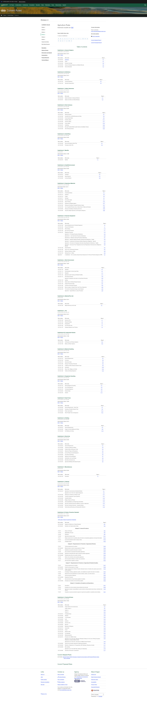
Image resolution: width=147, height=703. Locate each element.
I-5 (104, 225)
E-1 (102, 143)
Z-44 (104, 631)
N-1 (103, 358)
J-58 (102, 287)
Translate (100, 696)
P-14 (102, 410)
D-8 (103, 118)
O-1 (101, 385)
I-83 (104, 243)
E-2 (102, 145)
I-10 (104, 228)
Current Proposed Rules (96, 42)
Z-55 (104, 641)
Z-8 (104, 608)
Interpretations (44, 55)
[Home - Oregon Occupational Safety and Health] (1, 15)
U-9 (103, 492)
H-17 (104, 203)
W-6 (104, 534)
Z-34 (104, 617)
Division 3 (43, 32)
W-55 (105, 577)
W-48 (105, 567)
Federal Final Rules (45, 41)
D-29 (104, 125)
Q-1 (102, 427)
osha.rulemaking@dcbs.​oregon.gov (98, 31)
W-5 (104, 530)
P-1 (102, 407)
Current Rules (10, 15)
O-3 (101, 387)
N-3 (103, 360)
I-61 (104, 237)
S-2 (102, 447)
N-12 (103, 367)
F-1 (97, 159)
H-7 (104, 198)
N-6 (103, 365)
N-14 (103, 369)
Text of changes (67, 658)
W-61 (105, 585)
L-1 (102, 320)
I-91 (104, 254)
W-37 (105, 557)
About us (42, 674)
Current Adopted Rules (96, 40)
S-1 (102, 445)
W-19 (105, 539)
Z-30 (104, 612)
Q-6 (102, 429)
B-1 (101, 81)
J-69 (102, 290)
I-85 (104, 244)
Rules (53, 5)
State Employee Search (96, 677)
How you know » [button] (22, 1)
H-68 (104, 207)
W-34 (105, 555)
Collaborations (18, 5)
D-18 (104, 123)
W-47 (105, 565)
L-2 (102, 321)
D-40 (104, 128)
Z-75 (104, 648)
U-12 (104, 498)
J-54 (102, 285)
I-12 (104, 232)
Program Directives (45, 57)
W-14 (105, 537)
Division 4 (43, 34)
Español (64, 5)
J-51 (102, 280)
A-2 (103, 63)
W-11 (105, 536)
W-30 (105, 551)
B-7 (101, 83)
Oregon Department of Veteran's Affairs (95, 690)
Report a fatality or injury (62, 684)
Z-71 (104, 645)
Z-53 (104, 638)
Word (62, 55)
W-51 (105, 573)
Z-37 (104, 626)
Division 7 (43, 39)
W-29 (105, 549)
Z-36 (104, 624)
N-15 (103, 370)
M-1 (102, 342)
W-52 (105, 575)
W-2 (104, 526)
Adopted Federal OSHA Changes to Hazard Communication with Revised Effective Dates (81, 657)
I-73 (104, 241)
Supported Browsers (95, 687)
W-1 (104, 524)
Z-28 (104, 610)
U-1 (103, 491)
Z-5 (104, 606)
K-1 (101, 305)
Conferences (25, 5)
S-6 (102, 454)
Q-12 (102, 431)
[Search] (145, 5)
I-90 (104, 253)
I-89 (104, 251)
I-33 (104, 234)
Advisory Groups (45, 50)
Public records (44, 679)
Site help (42, 684)
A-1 (103, 59)
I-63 (104, 239)
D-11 (104, 119)
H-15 (104, 201)
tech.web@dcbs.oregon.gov (65, 690)
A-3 (103, 66)
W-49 (105, 568)
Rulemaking (44, 47)
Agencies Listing (94, 679)
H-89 (104, 210)
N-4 (103, 362)
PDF (72, 27)
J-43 (102, 278)
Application (67, 59)
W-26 (105, 548)
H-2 (104, 194)
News (42, 5)
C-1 (102, 97)
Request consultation (45, 682)
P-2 (102, 409)
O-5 (101, 389)
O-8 (101, 390)
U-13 (104, 501)
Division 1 (43, 27)
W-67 (105, 592)
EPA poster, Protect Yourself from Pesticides (67, 519)
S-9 (102, 461)
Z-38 (104, 628)
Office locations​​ (61, 682)
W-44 (105, 560)
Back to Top (44, 694)
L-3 (102, 323)
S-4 (102, 451)
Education (38, 5)
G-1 (99, 174)
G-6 (99, 178)
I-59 (104, 235)
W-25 (105, 546)
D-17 (104, 121)
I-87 (104, 247)
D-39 (104, 126)
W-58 (105, 578)
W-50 (105, 571)
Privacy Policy (94, 684)
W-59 (105, 580)
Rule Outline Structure (46, 44)
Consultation (32, 5)
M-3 (102, 343)
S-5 (102, 452)
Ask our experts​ (61, 674)
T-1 (97, 476)
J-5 (102, 269)
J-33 (102, 276)
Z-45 (104, 636)
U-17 (104, 505)
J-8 (102, 271)
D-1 (103, 114)
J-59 (102, 289)
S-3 (102, 449)
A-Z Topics (12, 5)
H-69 (104, 208)
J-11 (102, 273)
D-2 (103, 116)
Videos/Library (58, 5)
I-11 (104, 230)
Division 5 (43, 37)
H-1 (104, 192)
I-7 (104, 227)
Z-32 (104, 613)
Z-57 (104, 643)
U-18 (104, 507)
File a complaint (61, 679)
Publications (47, 5)
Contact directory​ (62, 677)
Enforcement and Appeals (47, 52)
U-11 (104, 494)
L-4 (102, 325)
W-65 (105, 589)
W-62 (105, 587)
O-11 (102, 392)
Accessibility (93, 682)
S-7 (102, 456)
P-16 (102, 412)
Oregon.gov (93, 674)
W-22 (105, 541)
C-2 (102, 99)
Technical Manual (45, 60)
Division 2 (43, 29)
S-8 (102, 458)
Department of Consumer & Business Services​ (81, 677)
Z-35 (104, 620)
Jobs (42, 677)
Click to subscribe (96, 36)
